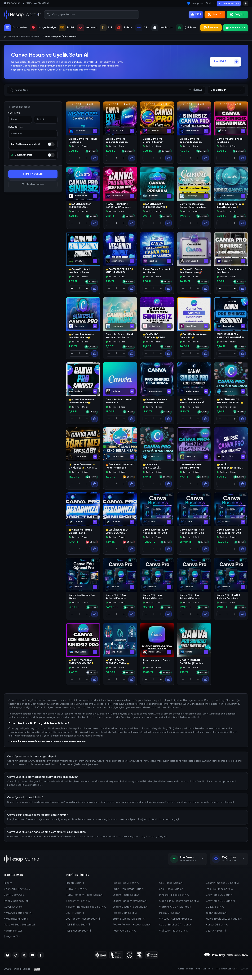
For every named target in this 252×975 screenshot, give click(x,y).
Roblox (128, 27)
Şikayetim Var (12, 937)
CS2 (146, 27)
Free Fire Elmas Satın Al (219, 889)
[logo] (22, 859)
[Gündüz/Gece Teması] (245, 3)
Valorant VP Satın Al (78, 901)
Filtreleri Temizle (34, 184)
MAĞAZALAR (13, 3)
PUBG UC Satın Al (76, 889)
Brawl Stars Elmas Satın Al (128, 889)
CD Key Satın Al (215, 907)
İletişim (8, 883)
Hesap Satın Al (75, 883)
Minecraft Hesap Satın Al (174, 895)
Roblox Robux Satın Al (126, 883)
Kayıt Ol (217, 14)
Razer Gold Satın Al (124, 931)
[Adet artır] (86, 158)
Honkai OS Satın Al (217, 925)
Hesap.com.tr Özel (201, 3)
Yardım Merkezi (13, 931)
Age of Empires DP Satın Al (175, 925)
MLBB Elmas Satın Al (78, 925)
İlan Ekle (213, 28)
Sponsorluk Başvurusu (17, 889)
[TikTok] (15, 955)
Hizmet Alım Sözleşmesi (227, 969)
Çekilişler (190, 27)
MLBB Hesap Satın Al (78, 931)
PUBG (70, 27)
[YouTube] (32, 955)
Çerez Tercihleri (185, 969)
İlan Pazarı (166, 27)
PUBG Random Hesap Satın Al (84, 895)
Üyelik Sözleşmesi (204, 969)
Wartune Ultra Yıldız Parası (175, 907)
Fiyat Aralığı (14, 113)
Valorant (91, 27)
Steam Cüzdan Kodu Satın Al (130, 907)
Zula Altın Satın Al (216, 913)
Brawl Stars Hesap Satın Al (129, 919)
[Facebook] (40, 955)
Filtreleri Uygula (33, 174)
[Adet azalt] (71, 158)
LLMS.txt (244, 969)
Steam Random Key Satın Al (130, 901)
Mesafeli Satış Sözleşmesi (19, 925)
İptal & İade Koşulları (16, 901)
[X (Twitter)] (24, 955)
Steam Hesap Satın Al (126, 895)
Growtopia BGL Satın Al (220, 901)
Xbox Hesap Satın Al (171, 889)
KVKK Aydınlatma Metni (18, 913)
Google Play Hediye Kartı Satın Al (179, 901)
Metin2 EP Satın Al (169, 913)
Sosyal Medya (47, 27)
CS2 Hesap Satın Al (171, 883)
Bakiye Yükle (237, 28)
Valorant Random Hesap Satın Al (86, 907)
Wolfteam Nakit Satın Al (173, 931)
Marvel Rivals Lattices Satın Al (224, 919)
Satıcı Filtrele (15, 127)
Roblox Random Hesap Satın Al (132, 925)
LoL (110, 27)
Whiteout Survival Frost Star (176, 919)
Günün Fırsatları (230, 3)
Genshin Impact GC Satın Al (222, 883)
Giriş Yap (240, 14)
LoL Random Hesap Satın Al (83, 919)
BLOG (29, 3)
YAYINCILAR (43, 3)
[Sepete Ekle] (94, 158)
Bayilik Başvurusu (14, 895)
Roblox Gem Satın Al (125, 913)
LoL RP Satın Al (75, 913)
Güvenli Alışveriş (13, 907)
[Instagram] (7, 955)
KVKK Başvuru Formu (16, 919)
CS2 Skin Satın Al (216, 931)
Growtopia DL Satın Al (219, 895)
